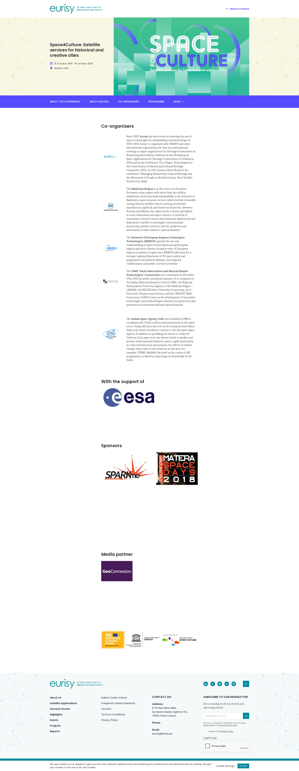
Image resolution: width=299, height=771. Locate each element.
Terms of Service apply (228, 725)
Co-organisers (128, 101)
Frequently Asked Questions (118, 703)
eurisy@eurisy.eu (162, 733)
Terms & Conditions (113, 714)
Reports (55, 731)
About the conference (65, 101)
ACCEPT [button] (243, 765)
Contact (106, 709)
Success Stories (60, 709)
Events (54, 720)
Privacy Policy (109, 720)
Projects (55, 725)
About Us (55, 697)
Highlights (56, 714)
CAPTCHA (210, 738)
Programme (156, 101)
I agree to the (221, 731)
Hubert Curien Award (114, 697)
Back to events (239, 9)
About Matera (99, 101)
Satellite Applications (63, 703)
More (177, 101)
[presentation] (227, 746)
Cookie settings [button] (225, 766)
